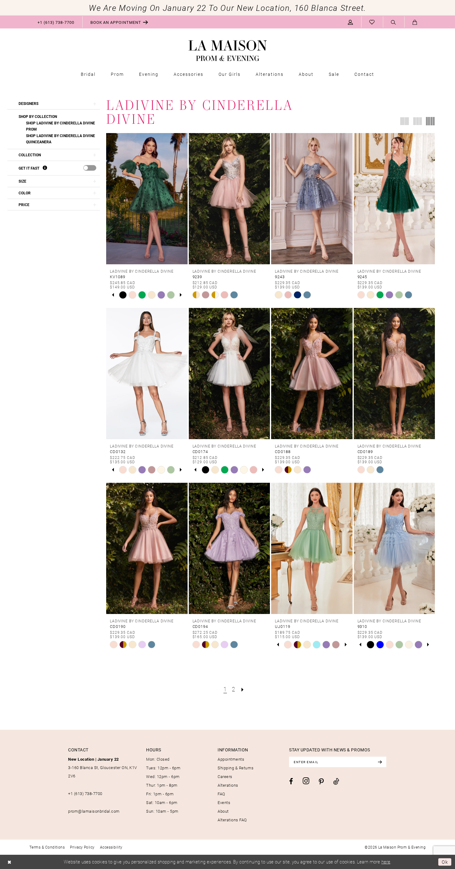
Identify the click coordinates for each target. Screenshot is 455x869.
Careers (225, 776)
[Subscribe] (379, 762)
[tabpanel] (123, 295)
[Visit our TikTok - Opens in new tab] (336, 781)
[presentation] (89, 168)
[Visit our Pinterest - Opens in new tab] (321, 781)
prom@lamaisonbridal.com (94, 811)
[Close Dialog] (9, 862)
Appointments (231, 759)
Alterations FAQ (232, 820)
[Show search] (393, 22)
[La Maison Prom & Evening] (227, 50)
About (223, 811)
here (385, 861)
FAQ (221, 794)
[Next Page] (243, 689)
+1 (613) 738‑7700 (85, 793)
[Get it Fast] (44, 168)
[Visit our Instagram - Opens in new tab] (306, 781)
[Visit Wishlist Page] (372, 21)
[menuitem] (55, 21)
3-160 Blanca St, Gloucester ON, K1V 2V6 (102, 767)
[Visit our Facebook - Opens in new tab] (291, 781)
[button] (350, 21)
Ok (445, 862)
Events (224, 802)
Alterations (228, 785)
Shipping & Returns (236, 768)
